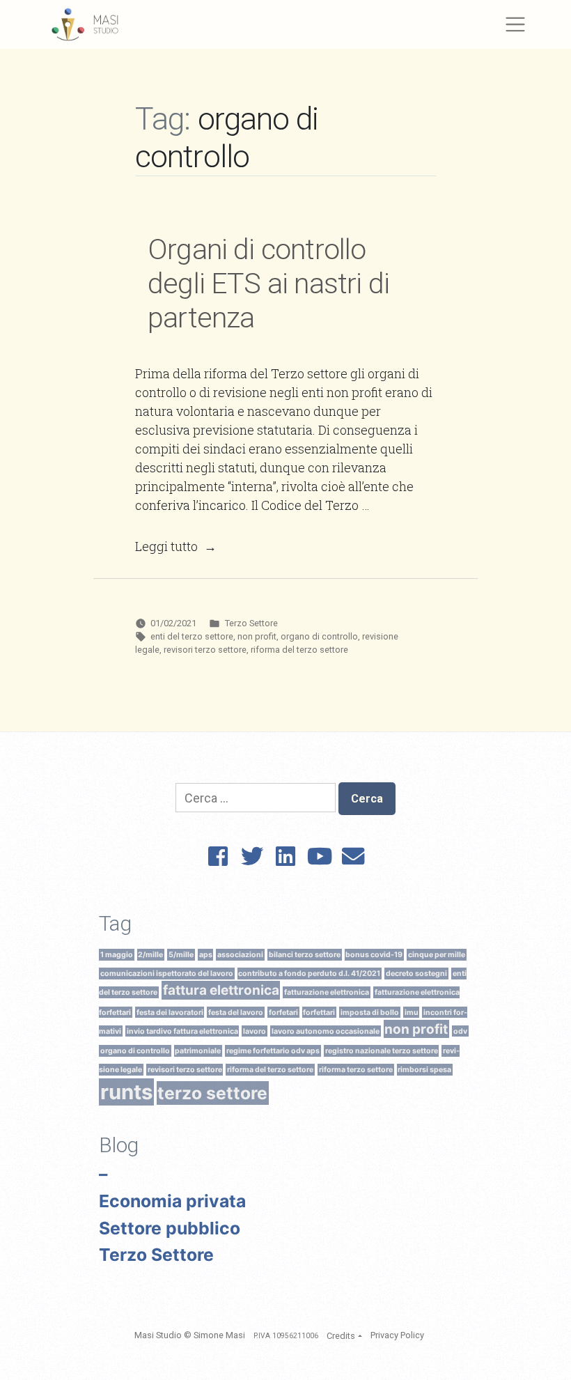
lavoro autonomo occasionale (326, 1030)
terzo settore (212, 1093)
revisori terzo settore (205, 649)
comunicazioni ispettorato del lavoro (166, 973)
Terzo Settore (251, 623)
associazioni (240, 954)
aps (205, 954)
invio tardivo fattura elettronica (182, 1030)
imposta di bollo (370, 1011)
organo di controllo (319, 636)
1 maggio (116, 954)
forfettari (319, 1011)
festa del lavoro (235, 1011)
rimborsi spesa (424, 1069)
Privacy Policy (397, 1335)
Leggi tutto (176, 546)
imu (412, 1011)
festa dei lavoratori (169, 1011)
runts (126, 1092)
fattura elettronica (221, 990)
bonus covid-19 (373, 954)
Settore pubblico (169, 1228)
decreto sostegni (416, 973)
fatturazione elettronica (326, 992)
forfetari (283, 1011)
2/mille (150, 954)
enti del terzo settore (191, 636)
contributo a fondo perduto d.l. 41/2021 (309, 973)
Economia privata (172, 1201)
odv (460, 1030)
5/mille (181, 954)
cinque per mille (436, 954)
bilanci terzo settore (305, 954)
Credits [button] (341, 1336)
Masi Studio (158, 1335)
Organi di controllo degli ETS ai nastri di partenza (268, 283)
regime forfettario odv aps (273, 1050)
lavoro (254, 1030)
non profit (256, 636)
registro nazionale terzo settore (381, 1050)
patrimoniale (198, 1050)
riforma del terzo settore (299, 649)
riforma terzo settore (356, 1069)
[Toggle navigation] (515, 25)
